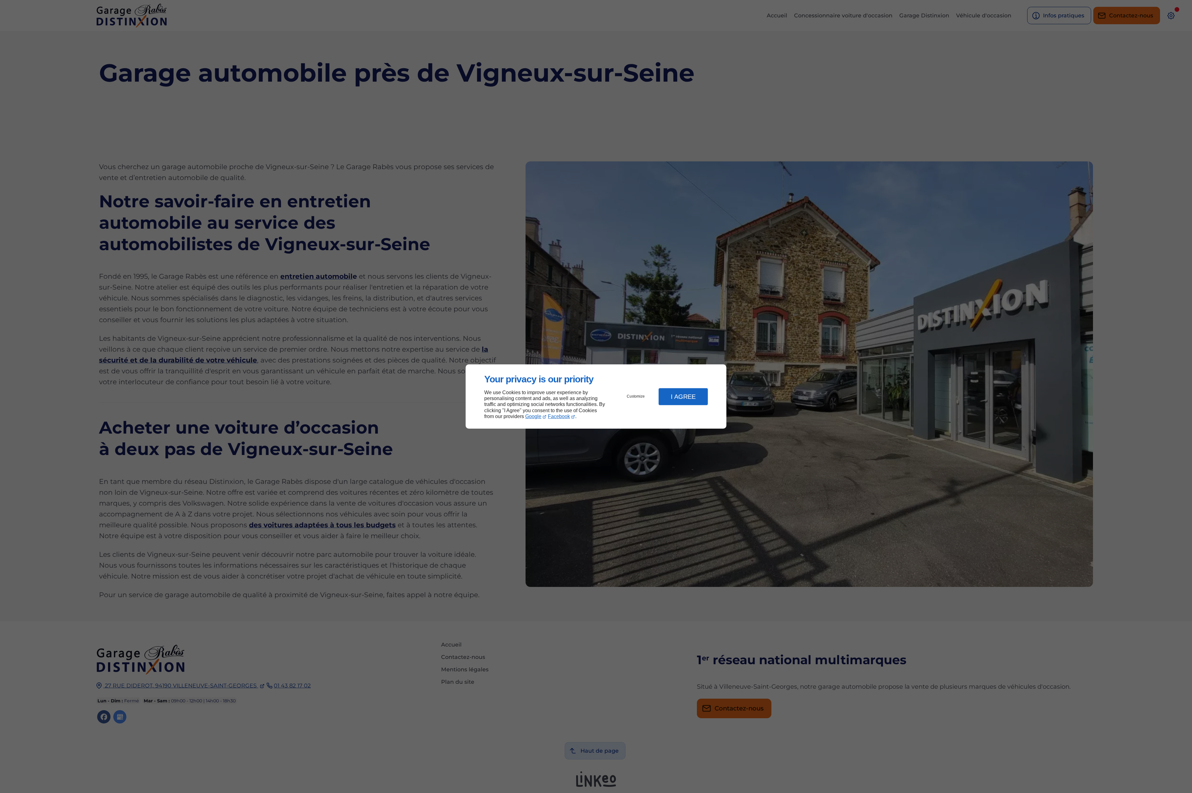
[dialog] (596, 396)
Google (533, 416)
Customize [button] (636, 396)
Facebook (559, 416)
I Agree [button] (683, 396)
